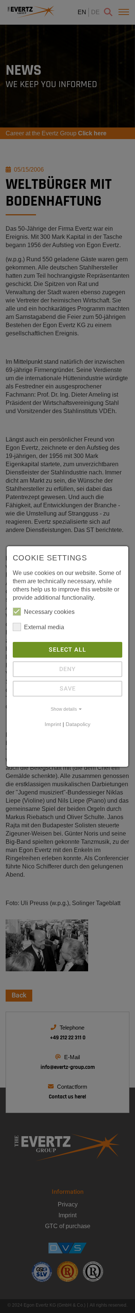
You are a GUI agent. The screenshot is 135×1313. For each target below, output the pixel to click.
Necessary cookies (49, 612)
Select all (67, 649)
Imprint (53, 724)
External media (44, 627)
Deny (67, 669)
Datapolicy (78, 724)
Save (68, 688)
